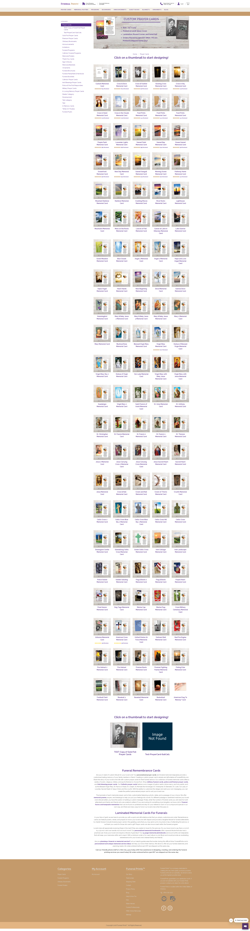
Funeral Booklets (68, 77)
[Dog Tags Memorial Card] (121, 596)
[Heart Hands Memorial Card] (121, 278)
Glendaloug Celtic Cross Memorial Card (122, 552)
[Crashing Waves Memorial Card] (141, 190)
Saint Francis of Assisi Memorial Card (141, 406)
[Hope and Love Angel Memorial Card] (180, 248)
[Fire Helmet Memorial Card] (121, 656)
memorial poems (100, 797)
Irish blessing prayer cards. (108, 784)
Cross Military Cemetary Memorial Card (180, 609)
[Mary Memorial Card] (102, 333)
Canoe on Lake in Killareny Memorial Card (161, 231)
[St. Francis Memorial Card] (121, 423)
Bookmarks (106, 9)
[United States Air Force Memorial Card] (141, 626)
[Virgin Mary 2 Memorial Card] (121, 393)
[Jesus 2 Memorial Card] (102, 451)
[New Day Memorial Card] (121, 161)
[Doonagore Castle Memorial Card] (102, 539)
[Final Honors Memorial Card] (102, 596)
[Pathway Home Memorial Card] (180, 161)
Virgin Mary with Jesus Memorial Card (180, 376)
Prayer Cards (66, 25)
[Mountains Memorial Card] (102, 218)
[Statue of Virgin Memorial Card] (121, 363)
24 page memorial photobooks (154, 833)
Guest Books (134, 9)
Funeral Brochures (68, 71)
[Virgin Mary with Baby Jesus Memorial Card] (161, 363)
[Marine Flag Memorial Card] (161, 596)
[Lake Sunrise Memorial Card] (180, 218)
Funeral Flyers (67, 112)
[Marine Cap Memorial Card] (141, 596)
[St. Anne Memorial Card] (161, 393)
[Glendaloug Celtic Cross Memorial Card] (121, 539)
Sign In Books (67, 62)
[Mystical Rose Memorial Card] (121, 333)
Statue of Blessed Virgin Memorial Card (180, 346)
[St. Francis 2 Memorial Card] (141, 423)
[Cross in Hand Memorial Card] (102, 102)
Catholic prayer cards (129, 784)
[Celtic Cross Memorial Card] (180, 509)
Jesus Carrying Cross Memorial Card (141, 464)
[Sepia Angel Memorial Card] (102, 278)
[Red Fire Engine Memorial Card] (180, 626)
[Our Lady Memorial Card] (141, 363)
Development (67, 97)
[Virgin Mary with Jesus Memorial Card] (180, 363)
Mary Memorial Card (102, 344)
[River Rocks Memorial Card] (161, 190)
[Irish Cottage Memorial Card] (161, 539)
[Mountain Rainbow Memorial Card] (102, 190)
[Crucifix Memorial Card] (180, 481)
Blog (166, 9)
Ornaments (157, 9)
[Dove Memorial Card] (161, 278)
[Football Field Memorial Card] (102, 686)
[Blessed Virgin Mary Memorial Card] (141, 333)
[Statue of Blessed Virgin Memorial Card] (180, 333)
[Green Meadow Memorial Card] (102, 248)
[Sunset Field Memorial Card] (141, 131)
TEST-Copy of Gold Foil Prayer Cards (74, 29)
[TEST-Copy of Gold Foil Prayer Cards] (125, 747)
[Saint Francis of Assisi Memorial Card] (141, 393)
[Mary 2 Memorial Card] (180, 305)
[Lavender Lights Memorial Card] (121, 131)
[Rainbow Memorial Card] (121, 190)
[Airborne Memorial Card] (102, 626)
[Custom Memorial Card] (102, 73)
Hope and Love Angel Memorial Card (180, 261)
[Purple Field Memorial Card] (102, 131)
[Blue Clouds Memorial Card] (121, 248)
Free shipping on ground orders (91, 4)
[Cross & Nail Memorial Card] (121, 481)
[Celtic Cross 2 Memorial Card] (102, 509)
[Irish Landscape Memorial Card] (180, 539)
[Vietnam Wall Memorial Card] (161, 626)
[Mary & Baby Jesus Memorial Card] (161, 305)
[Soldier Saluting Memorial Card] (121, 569)
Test (63, 103)
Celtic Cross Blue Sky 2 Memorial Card (121, 522)
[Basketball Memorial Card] (161, 686)
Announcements (68, 44)
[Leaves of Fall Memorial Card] (141, 218)
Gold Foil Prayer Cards (70, 35)
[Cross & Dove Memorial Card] (121, 73)
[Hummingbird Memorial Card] (102, 305)
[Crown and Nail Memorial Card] (141, 481)
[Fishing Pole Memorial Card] (180, 656)
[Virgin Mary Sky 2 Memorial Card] (102, 363)
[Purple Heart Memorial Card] (180, 569)
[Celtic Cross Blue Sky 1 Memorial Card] (141, 509)
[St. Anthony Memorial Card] (180, 393)
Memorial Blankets (68, 65)
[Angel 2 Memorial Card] (161, 248)
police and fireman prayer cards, (176, 782)
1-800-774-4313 (167, 892)
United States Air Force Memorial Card (141, 639)
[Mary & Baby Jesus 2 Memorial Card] (121, 305)
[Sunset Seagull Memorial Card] (141, 161)
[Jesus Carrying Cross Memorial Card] (141, 451)
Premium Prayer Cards (70, 38)
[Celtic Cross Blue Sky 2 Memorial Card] (121, 509)
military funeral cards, (155, 782)
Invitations (65, 47)
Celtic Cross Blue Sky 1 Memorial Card (141, 522)
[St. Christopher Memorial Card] (102, 423)
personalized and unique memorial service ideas (113, 844)
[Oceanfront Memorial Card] (102, 161)
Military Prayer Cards (69, 88)
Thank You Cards (68, 59)
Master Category (68, 94)
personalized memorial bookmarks (148, 830)
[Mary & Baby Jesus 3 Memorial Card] (141, 305)
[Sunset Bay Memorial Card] (161, 131)
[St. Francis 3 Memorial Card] (161, 423)
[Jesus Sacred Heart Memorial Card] (161, 451)
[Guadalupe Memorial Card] (102, 393)
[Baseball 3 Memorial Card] (121, 686)
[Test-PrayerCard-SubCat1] (157, 750)
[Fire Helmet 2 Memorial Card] (102, 656)
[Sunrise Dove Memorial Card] (180, 278)
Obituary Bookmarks (69, 41)
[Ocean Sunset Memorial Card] (180, 131)
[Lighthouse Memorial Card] (180, 190)
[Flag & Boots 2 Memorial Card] (141, 569)
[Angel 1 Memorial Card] (141, 248)
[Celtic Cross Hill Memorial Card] (161, 509)
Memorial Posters (68, 56)
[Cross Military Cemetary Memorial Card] (180, 596)
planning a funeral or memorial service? (115, 841)
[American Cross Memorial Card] (121, 626)
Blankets (146, 9)
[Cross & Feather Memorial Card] (141, 73)
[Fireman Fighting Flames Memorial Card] (161, 656)
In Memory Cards (68, 106)
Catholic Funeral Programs (71, 53)
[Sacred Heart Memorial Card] (180, 451)
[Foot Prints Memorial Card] (141, 102)
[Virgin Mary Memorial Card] (161, 333)
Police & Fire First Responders (72, 85)
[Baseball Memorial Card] (141, 686)
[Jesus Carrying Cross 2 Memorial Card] (121, 451)
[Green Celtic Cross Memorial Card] (141, 539)
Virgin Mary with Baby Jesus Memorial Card (161, 376)
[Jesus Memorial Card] (102, 481)
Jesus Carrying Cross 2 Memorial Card (121, 464)
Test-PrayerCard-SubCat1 (72, 32)
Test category (67, 100)
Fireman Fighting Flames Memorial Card (160, 669)
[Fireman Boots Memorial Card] (141, 656)
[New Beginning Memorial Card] (141, 278)
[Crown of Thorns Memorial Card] (161, 481)
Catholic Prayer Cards (70, 79)
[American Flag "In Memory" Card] (180, 686)
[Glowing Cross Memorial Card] (161, 73)
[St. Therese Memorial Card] (180, 423)
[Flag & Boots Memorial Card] (161, 569)
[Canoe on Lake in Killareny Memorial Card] (161, 218)
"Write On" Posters (68, 109)
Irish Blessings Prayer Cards (71, 82)
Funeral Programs (68, 50)
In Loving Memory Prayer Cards (73, 91)
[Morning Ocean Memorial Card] (161, 161)
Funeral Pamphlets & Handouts (73, 74)
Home (135, 54)
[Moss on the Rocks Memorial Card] (121, 218)
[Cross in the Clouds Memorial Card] (121, 102)
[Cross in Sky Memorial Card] (180, 73)
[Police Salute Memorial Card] (102, 569)
